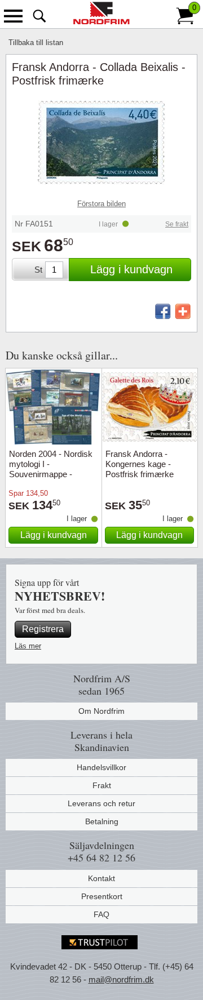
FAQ (101, 914)
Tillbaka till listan (35, 42)
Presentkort (101, 896)
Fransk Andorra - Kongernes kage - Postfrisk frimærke (139, 464)
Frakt (101, 785)
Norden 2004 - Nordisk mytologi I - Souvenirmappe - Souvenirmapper (50, 469)
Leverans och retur (101, 803)
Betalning (101, 821)
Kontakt (101, 878)
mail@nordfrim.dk (121, 979)
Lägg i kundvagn (131, 269)
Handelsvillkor (101, 767)
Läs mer (28, 646)
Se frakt (176, 224)
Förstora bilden (101, 203)
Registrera (43, 629)
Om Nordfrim (101, 710)
